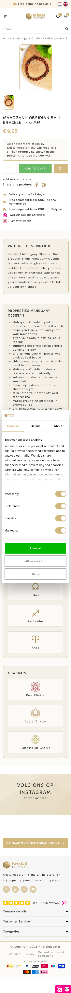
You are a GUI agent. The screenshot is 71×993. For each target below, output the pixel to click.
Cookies (14, 954)
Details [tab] (35, 425)
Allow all (35, 548)
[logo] (35, 16)
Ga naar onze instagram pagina (33, 843)
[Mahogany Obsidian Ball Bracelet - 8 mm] (35, 67)
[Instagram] (15, 889)
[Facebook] (37, 186)
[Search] (67, 29)
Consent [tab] (13, 425)
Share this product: (17, 184)
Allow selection (35, 561)
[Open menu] (5, 16)
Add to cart (35, 168)
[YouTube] (33, 889)
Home (7, 38)
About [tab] (58, 425)
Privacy (29, 954)
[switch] (60, 506)
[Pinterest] (43, 186)
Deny (35, 574)
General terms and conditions (51, 954)
